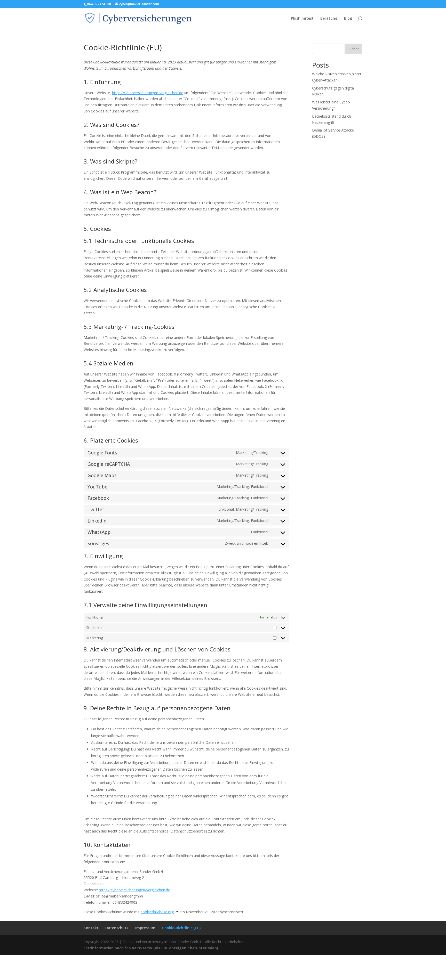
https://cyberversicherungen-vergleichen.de (147, 92)
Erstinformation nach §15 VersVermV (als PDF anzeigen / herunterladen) (151, 947)
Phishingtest (302, 19)
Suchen (353, 48)
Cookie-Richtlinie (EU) (181, 927)
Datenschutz (117, 927)
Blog (348, 19)
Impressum (145, 927)
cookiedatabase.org (157, 911)
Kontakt (91, 927)
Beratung (328, 19)
